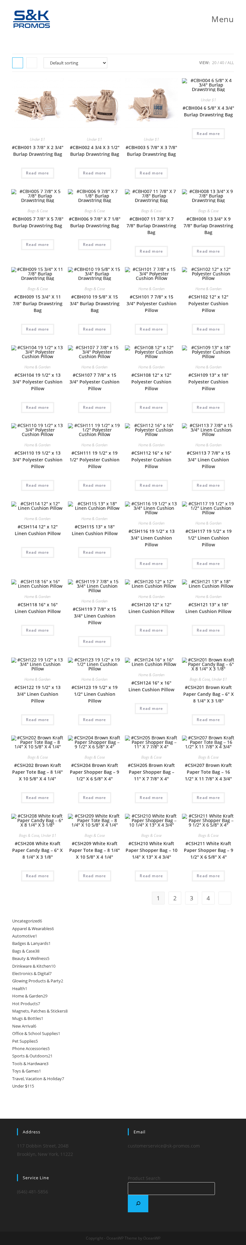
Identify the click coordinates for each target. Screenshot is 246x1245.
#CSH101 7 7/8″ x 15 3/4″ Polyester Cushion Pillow (151, 303)
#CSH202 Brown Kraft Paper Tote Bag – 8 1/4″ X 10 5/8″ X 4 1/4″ (37, 772)
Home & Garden (151, 288)
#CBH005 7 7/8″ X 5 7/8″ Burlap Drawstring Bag (37, 222)
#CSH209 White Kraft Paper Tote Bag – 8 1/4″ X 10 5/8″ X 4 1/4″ (94, 850)
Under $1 (37, 139)
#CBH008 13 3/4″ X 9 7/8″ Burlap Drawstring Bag (208, 225)
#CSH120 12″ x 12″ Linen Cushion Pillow (151, 607)
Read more (37, 173)
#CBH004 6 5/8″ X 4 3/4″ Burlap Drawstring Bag (208, 111)
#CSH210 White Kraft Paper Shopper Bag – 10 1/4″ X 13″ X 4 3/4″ (151, 850)
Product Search (144, 1178)
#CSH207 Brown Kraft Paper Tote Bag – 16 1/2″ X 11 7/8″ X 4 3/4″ (208, 772)
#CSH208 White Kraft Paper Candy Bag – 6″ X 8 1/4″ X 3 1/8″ (37, 850)
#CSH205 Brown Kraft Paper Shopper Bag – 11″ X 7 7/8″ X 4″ (151, 772)
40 (222, 62)
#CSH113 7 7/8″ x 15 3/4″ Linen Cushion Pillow (208, 459)
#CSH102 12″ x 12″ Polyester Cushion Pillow (208, 303)
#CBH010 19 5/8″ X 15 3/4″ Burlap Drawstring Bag (94, 303)
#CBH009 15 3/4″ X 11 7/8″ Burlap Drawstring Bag (37, 303)
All (230, 62)
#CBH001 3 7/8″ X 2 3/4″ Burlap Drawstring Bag (37, 150)
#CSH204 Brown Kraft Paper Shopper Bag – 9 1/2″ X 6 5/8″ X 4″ (94, 772)
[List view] (31, 62)
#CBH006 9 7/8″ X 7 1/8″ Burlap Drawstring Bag (94, 222)
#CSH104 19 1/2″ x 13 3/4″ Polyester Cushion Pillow (37, 381)
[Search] (138, 1203)
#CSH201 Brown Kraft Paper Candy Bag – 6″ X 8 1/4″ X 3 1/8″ (208, 694)
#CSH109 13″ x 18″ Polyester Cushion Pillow (208, 381)
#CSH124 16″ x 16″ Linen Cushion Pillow (151, 686)
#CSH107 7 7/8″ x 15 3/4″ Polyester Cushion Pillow (94, 381)
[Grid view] (17, 62)
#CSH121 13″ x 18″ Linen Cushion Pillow (208, 607)
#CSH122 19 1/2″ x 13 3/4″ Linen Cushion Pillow (37, 694)
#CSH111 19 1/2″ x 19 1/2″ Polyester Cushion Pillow (94, 459)
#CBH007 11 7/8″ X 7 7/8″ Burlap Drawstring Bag (151, 225)
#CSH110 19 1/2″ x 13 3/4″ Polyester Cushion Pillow (37, 459)
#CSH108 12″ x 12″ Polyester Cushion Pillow (151, 381)
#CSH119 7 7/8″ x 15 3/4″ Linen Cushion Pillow (94, 616)
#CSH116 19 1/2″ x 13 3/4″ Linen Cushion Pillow (151, 538)
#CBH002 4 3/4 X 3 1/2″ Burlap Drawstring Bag (94, 150)
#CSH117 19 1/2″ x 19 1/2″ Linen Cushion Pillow (208, 538)
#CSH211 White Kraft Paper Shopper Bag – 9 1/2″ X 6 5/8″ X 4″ (208, 850)
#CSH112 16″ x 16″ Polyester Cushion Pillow (151, 459)
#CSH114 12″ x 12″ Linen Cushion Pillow (38, 530)
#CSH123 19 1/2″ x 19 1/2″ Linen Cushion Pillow (94, 694)
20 (214, 62)
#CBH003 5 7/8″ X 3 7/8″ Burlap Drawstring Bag (151, 150)
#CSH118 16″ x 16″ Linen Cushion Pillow (38, 607)
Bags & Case (38, 211)
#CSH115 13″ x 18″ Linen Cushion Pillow (95, 530)
